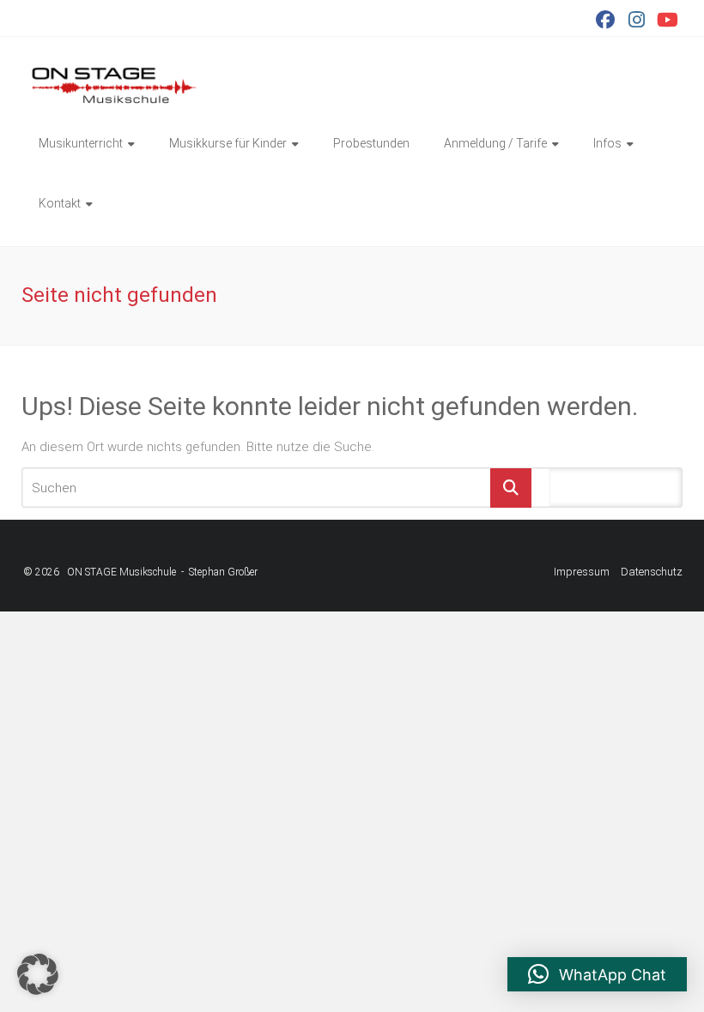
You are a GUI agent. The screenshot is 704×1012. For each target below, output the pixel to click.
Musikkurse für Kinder (228, 143)
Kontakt (60, 203)
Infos (607, 143)
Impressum (582, 571)
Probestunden (371, 143)
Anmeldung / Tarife (495, 143)
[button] (38, 974)
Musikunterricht (81, 143)
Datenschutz (652, 571)
